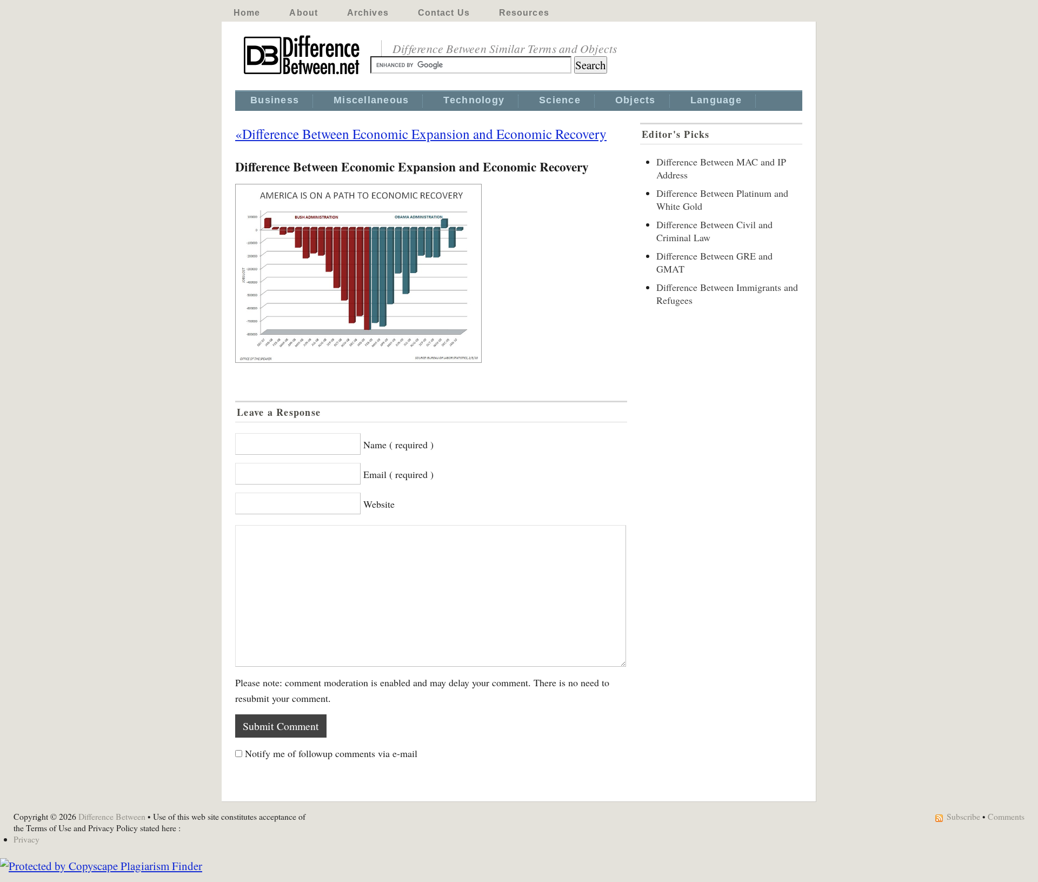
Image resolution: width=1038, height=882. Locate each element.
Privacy (26, 839)
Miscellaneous (371, 100)
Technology (473, 100)
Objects (635, 100)
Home (247, 12)
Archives (368, 12)
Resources (524, 12)
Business (274, 100)
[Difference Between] (302, 74)
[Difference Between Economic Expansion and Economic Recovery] (431, 273)
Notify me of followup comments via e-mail (331, 753)
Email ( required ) (398, 474)
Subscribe (963, 816)
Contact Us (444, 12)
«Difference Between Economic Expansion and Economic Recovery (421, 133)
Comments (1006, 816)
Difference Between (111, 816)
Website (379, 504)
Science (560, 100)
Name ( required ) (398, 444)
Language (716, 100)
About (303, 12)
